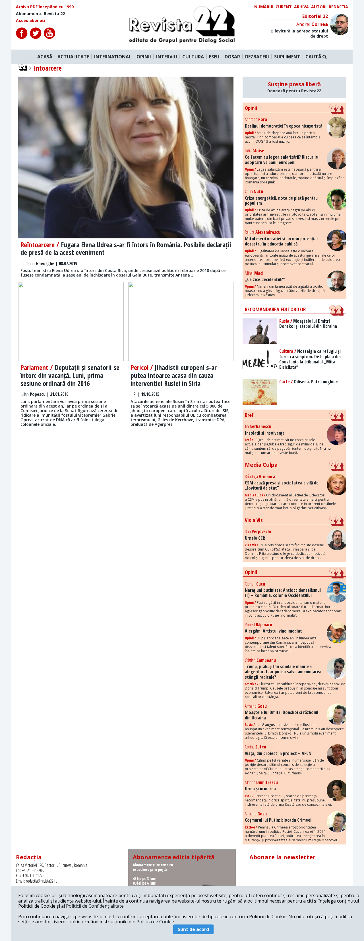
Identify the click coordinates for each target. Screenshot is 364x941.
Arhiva (301, 7)
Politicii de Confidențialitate (95, 906)
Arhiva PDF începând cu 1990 (45, 7)
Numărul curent (273, 7)
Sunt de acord (193, 929)
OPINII (143, 56)
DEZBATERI (257, 56)
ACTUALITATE (73, 56)
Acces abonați (30, 20)
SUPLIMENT (287, 56)
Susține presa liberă (294, 87)
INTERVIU (166, 56)
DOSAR (232, 56)
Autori (318, 7)
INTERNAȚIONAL (112, 56)
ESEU (214, 56)
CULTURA (193, 56)
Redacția (338, 7)
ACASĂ (44, 56)
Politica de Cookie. (155, 922)
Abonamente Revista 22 (40, 13)
